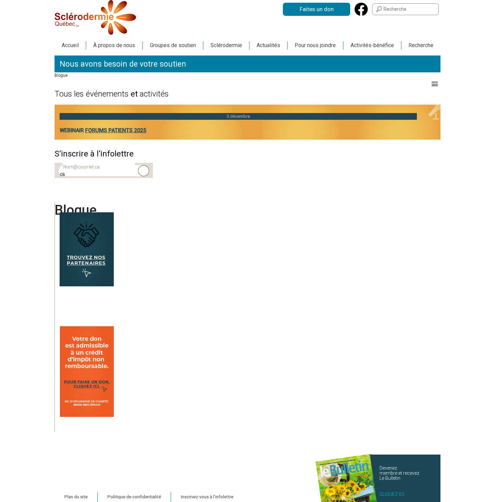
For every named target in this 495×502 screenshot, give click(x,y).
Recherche (420, 45)
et (112, 94)
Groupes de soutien (173, 45)
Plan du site (76, 496)
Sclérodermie (226, 45)
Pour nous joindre (315, 45)
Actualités (268, 45)
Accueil (70, 45)
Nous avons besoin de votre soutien (123, 64)
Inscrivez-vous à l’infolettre (207, 496)
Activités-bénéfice (372, 45)
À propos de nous (114, 45)
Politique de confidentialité (134, 496)
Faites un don (317, 9)
